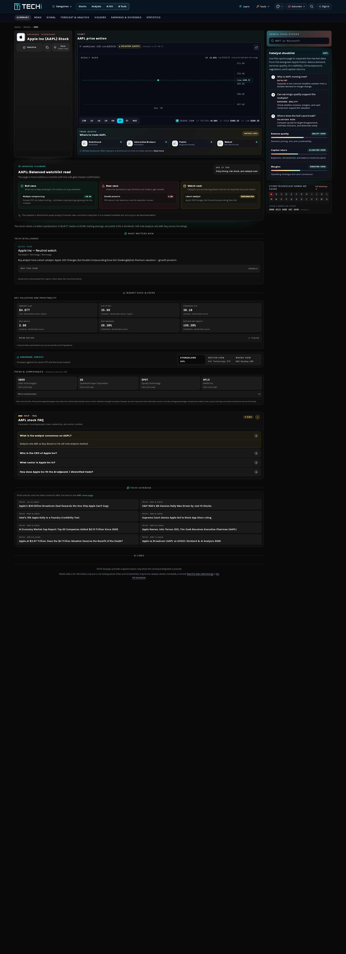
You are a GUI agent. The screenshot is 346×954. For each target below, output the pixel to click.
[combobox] (301, 41)
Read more (159, 151)
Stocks (82, 6)
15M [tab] (84, 120)
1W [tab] (98, 120)
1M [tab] (106, 120)
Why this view (139, 268)
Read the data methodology (200, 574)
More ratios (139, 338)
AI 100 (110, 6)
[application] (169, 88)
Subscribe (297, 6)
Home (17, 27)
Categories (62, 6)
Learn (246, 6)
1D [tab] (91, 120)
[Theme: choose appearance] (280, 6)
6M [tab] (113, 120)
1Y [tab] (120, 120)
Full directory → (321, 187)
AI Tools (122, 6)
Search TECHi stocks (284, 34)
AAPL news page (85, 495)
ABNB (271, 209)
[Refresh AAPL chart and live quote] (256, 47)
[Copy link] (47, 47)
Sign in (325, 6)
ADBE (284, 209)
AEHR (296, 209)
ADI (290, 209)
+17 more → (304, 210)
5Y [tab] (127, 120)
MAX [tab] (135, 120)
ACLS (278, 209)
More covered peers (139, 394)
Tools (263, 6)
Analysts (96, 6)
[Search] (312, 6)
